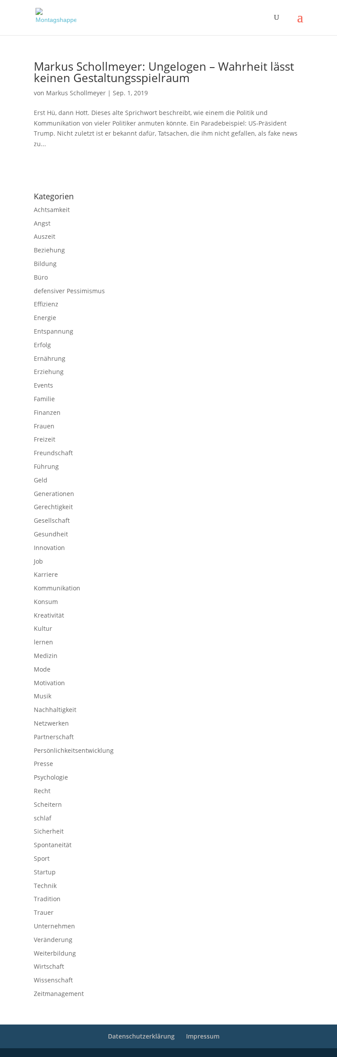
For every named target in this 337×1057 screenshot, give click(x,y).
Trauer (44, 912)
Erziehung (49, 371)
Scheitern (48, 804)
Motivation (49, 683)
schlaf (42, 818)
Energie (45, 317)
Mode (42, 669)
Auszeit (44, 236)
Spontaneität (53, 845)
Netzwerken (51, 723)
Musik (42, 696)
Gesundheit (51, 534)
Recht (42, 791)
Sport (42, 858)
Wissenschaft (53, 980)
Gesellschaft (52, 520)
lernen (43, 642)
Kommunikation (57, 588)
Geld (40, 480)
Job (38, 561)
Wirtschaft (49, 966)
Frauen (44, 426)
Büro (41, 277)
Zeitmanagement (59, 993)
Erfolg (42, 345)
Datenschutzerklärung (113, 173)
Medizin (45, 655)
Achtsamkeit (52, 209)
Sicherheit (49, 831)
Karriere (46, 574)
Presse (43, 763)
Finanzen (47, 412)
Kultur (43, 628)
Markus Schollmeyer (76, 93)
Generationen (54, 493)
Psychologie (51, 777)
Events (43, 385)
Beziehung (49, 250)
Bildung (45, 263)
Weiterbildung (55, 953)
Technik (45, 885)
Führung (46, 466)
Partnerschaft (54, 737)
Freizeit (44, 439)
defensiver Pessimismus (69, 291)
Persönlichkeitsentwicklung (74, 750)
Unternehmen (54, 926)
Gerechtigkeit (53, 507)
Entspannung (53, 331)
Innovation (49, 547)
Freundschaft (53, 453)
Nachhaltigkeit (55, 709)
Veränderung (53, 939)
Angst (42, 223)
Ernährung (49, 358)
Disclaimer (73, 173)
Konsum (46, 601)
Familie (44, 399)
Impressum (45, 173)
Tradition (47, 899)
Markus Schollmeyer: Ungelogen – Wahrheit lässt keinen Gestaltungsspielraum (164, 72)
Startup (45, 872)
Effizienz (46, 304)
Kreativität (49, 615)
